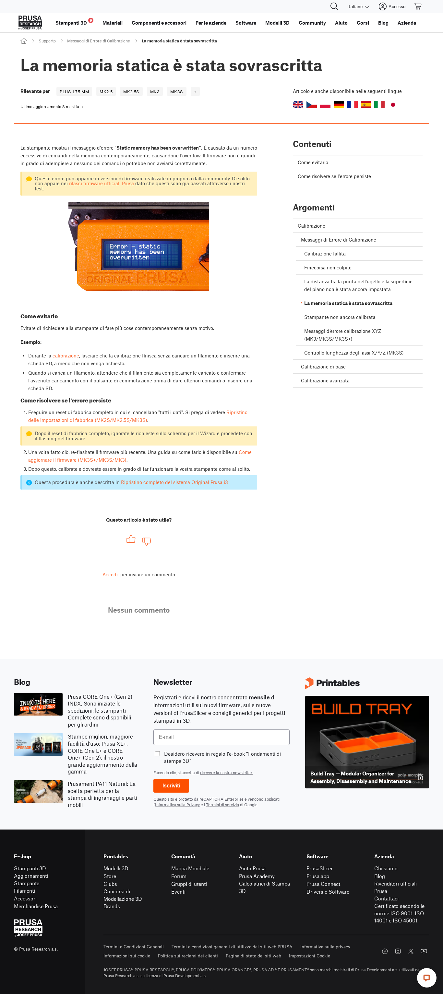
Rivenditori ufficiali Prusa (395, 887)
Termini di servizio (222, 804)
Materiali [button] (112, 23)
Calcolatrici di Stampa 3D (264, 887)
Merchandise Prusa (36, 906)
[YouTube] (424, 951)
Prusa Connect (323, 884)
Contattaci (386, 898)
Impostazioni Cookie (309, 955)
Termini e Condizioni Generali (133, 946)
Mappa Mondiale (190, 868)
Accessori (25, 898)
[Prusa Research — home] (30, 22)
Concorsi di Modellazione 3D (122, 895)
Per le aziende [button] (211, 23)
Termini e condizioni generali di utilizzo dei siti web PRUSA (232, 946)
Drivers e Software (327, 891)
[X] (411, 951)
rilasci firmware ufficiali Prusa (101, 183)
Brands (111, 906)
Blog (379, 876)
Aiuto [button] (341, 23)
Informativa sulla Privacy (177, 804)
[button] (298, 104)
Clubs (110, 884)
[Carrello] (418, 6)
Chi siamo (386, 868)
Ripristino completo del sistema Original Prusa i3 (174, 482)
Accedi (110, 574)
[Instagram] (398, 951)
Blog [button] (383, 23)
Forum (178, 876)
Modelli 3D (115, 868)
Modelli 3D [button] (277, 23)
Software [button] (245, 23)
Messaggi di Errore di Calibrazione (98, 40)
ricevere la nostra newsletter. (226, 772)
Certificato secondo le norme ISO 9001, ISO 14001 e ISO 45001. (399, 913)
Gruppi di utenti (189, 884)
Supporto (47, 40)
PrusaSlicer (319, 868)
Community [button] (312, 23)
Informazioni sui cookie (126, 955)
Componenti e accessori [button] (159, 23)
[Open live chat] (427, 978)
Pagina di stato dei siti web (253, 955)
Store (109, 876)
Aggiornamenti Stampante (31, 879)
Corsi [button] (363, 23)
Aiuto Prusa (252, 868)
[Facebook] (385, 951)
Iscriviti (171, 785)
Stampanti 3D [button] (73, 22)
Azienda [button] (407, 23)
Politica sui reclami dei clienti (188, 955)
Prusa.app (317, 876)
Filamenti (24, 890)
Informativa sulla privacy (325, 946)
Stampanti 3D (30, 868)
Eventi (178, 891)
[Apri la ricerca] (334, 6)
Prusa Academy (257, 876)
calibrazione (66, 355)
